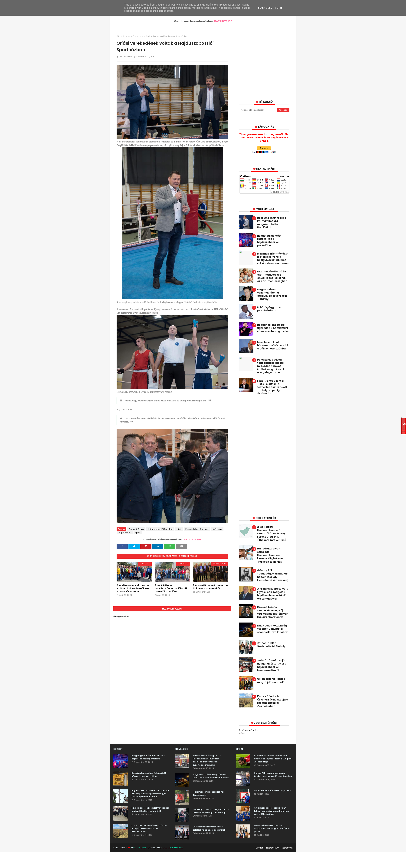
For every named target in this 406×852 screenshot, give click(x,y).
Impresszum (272, 847)
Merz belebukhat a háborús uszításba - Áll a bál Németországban (272, 345)
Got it (278, 7)
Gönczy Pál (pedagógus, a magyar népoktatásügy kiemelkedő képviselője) (272, 575)
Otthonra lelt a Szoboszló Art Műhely (271, 645)
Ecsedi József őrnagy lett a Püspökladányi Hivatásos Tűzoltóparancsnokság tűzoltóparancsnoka (207, 760)
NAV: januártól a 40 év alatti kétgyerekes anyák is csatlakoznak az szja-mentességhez (272, 276)
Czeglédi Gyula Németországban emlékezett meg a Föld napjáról (171, 588)
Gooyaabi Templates (173, 847)
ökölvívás (217, 529)
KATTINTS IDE (223, 21)
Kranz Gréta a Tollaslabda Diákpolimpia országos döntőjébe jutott (271, 828)
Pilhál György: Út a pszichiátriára (269, 309)
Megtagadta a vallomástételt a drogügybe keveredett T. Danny (272, 294)
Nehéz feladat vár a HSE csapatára (272, 790)
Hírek (179, 529)
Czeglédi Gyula (136, 529)
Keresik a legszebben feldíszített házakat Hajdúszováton (148, 774)
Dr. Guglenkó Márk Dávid (248, 732)
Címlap (259, 847)
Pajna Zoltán (125, 532)
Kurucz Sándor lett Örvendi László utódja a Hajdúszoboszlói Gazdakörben (272, 701)
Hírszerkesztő (125, 56)
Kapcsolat (287, 847)
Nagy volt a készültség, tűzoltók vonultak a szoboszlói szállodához (272, 629)
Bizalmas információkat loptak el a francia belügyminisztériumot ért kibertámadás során (272, 258)
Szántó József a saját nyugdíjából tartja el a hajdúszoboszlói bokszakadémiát (271, 665)
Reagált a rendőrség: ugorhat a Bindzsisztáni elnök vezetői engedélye (273, 328)
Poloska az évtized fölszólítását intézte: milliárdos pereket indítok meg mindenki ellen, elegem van (271, 366)
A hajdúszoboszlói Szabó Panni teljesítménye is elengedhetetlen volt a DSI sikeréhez (271, 811)
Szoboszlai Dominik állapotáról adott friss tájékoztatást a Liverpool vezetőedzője (273, 758)
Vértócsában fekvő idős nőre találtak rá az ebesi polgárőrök (209, 828)
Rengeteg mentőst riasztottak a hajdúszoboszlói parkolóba (269, 240)
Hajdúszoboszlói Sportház (160, 529)
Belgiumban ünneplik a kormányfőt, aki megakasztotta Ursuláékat (271, 222)
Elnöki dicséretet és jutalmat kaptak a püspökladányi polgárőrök (150, 809)
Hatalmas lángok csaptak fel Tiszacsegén (208, 793)
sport (128, 36)
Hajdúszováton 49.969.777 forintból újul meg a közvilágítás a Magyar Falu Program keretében (150, 793)
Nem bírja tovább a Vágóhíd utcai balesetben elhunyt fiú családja (211, 811)
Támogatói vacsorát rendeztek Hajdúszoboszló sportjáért (210, 587)
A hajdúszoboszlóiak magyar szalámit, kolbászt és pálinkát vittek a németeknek (133, 588)
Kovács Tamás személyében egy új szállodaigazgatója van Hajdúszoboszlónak (272, 612)
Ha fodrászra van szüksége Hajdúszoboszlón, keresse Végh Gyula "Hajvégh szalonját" (270, 555)
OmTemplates (139, 847)
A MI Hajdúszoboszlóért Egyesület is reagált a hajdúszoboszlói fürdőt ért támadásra (272, 593)
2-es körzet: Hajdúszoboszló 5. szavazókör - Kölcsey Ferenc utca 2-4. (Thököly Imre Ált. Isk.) (271, 533)
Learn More (265, 7)
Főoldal (120, 36)
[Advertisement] (263, 455)
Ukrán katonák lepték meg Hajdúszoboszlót (271, 680)
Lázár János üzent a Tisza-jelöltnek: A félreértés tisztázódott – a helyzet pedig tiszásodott (272, 387)
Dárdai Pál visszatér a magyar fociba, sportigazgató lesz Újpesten (273, 774)
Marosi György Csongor (197, 529)
